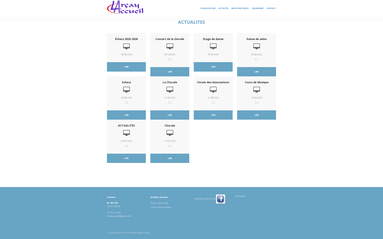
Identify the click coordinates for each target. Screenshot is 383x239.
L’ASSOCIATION (207, 8)
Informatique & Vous (141, 233)
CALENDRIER (257, 8)
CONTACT (271, 8)
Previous (104, 19)
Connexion (240, 196)
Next (279, 19)
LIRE (126, 66)
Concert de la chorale (160, 207)
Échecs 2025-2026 (159, 203)
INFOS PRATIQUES (240, 8)
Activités (223, 8)
